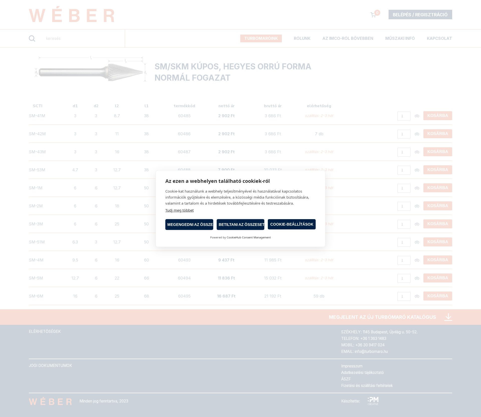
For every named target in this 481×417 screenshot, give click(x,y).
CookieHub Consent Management (249, 237)
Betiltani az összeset (242, 224)
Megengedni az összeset (190, 224)
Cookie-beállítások (291, 224)
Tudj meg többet (179, 210)
